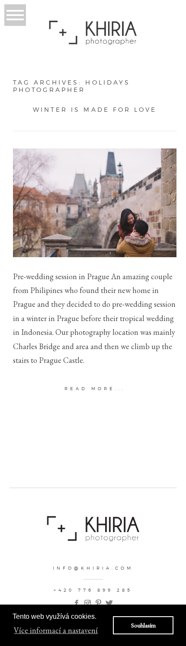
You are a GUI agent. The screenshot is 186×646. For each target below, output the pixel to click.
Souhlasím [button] (143, 625)
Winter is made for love (95, 109)
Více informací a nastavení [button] (56, 630)
